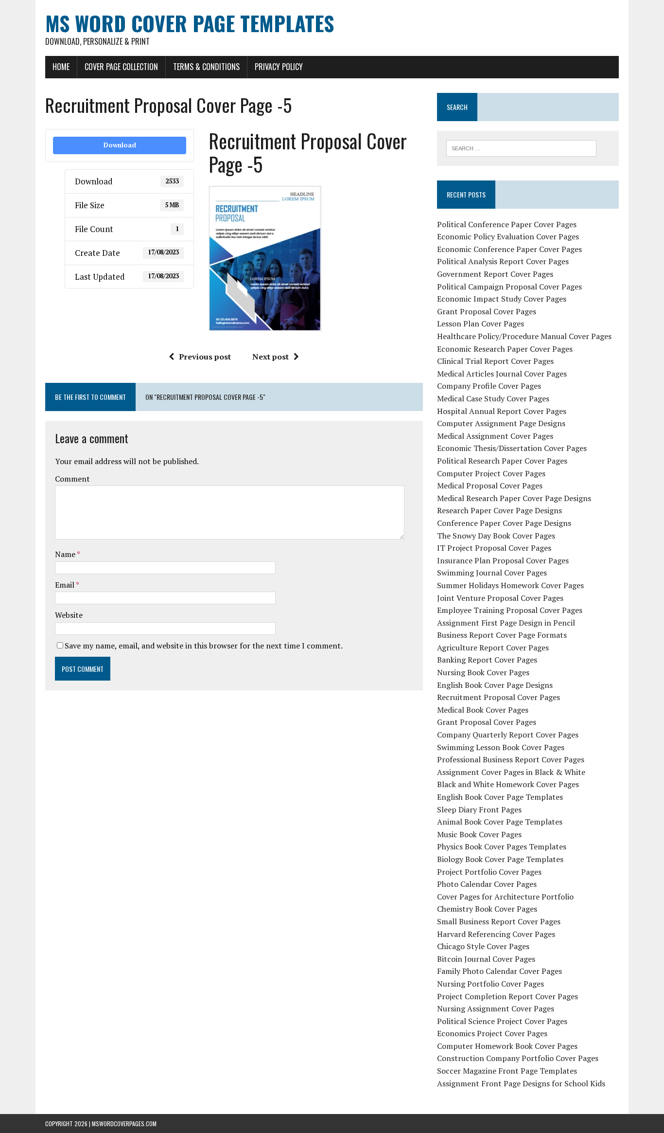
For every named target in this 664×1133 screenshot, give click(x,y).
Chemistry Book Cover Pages (487, 908)
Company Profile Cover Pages (489, 385)
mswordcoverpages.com (124, 1123)
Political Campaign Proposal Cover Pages (509, 286)
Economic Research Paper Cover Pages (505, 348)
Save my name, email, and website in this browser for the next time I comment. (204, 645)
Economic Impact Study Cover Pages (501, 298)
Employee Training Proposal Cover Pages (509, 610)
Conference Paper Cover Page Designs (504, 523)
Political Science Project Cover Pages (502, 1021)
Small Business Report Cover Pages (498, 921)
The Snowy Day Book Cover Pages (496, 535)
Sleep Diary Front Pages (479, 809)
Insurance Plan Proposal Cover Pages (503, 560)
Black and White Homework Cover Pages (508, 784)
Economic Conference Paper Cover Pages (509, 249)
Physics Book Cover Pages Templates (501, 846)
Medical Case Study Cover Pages (493, 398)
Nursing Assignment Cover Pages (495, 1008)
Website (69, 615)
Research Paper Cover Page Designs (499, 510)
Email (65, 584)
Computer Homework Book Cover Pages (507, 1046)
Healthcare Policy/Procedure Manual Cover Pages (524, 336)
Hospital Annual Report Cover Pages (501, 411)
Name (66, 554)
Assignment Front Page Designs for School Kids (521, 1083)
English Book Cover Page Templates (500, 796)
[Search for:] (521, 147)
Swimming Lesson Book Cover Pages (500, 747)
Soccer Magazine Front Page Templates (507, 1070)
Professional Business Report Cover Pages (510, 759)
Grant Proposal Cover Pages (486, 311)
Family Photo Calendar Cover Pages (499, 971)
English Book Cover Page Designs (495, 685)
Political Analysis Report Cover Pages (503, 261)
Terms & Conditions (206, 66)
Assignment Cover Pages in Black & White (511, 772)
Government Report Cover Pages (495, 274)
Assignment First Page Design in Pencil (506, 622)
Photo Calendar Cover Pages (487, 884)
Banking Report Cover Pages (487, 659)
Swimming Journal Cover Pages (492, 572)
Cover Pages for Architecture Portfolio (505, 896)
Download (120, 145)
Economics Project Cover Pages (492, 1033)
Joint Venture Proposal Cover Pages (500, 598)
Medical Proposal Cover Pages (489, 485)
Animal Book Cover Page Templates (499, 821)
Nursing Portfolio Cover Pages (490, 983)
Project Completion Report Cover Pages (507, 996)
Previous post (205, 356)
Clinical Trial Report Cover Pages (495, 361)
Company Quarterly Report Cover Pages (507, 734)
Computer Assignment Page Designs (501, 423)
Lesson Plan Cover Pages (480, 323)
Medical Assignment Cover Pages (495, 436)
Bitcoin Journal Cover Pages (486, 958)
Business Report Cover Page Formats (502, 634)
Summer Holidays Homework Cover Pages (510, 585)
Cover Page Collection (121, 66)
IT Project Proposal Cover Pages (494, 547)
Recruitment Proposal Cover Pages (498, 697)
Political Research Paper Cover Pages (502, 460)
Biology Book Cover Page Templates (500, 859)
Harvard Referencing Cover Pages (496, 934)
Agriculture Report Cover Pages (493, 647)
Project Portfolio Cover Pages (489, 871)
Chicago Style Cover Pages (483, 946)
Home (61, 66)
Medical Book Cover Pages (482, 709)
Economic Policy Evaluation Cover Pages (508, 236)
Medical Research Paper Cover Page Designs (514, 498)
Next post (270, 356)
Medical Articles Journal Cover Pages (502, 373)
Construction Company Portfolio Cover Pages (517, 1058)
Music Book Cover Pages (479, 834)
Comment (72, 478)
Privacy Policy (279, 66)
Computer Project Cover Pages (491, 473)
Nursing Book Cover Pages (483, 672)
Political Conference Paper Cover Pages (507, 224)
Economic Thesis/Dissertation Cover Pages (512, 448)
